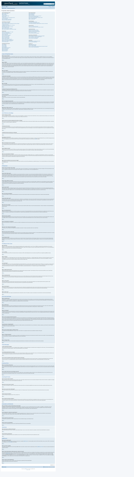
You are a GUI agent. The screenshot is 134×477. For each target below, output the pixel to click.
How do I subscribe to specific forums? (34, 37)
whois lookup (8, 453)
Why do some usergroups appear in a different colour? (36, 17)
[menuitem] (7, 6)
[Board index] (10, 3)
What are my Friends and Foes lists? (33, 26)
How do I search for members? (33, 32)
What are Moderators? (31, 14)
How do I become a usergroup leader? (33, 16)
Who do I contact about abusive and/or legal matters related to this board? (38, 46)
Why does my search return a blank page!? (34, 31)
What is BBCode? (4, 44)
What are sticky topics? (5, 49)
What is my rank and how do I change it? (7, 28)
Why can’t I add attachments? (6, 37)
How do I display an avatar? (5, 27)
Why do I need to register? (5, 13)
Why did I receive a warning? (5, 38)
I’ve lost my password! (5, 18)
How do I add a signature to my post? (6, 33)
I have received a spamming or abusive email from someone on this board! (38, 23)
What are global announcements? (6, 47)
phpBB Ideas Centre (40, 446)
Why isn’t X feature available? (32, 45)
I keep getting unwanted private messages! (34, 22)
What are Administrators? (32, 13)
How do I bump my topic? (5, 41)
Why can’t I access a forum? (5, 36)
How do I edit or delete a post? (6, 32)
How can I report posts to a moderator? (7, 39)
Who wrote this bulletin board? (32, 44)
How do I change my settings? (6, 22)
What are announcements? (5, 48)
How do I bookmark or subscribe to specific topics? (35, 36)
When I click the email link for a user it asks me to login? (9, 29)
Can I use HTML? (4, 45)
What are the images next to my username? (7, 26)
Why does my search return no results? (34, 30)
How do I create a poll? (5, 34)
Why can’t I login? (4, 16)
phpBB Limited (26, 441)
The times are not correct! (5, 24)
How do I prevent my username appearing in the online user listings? (10, 23)
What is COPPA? (4, 14)
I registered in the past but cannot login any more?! (8, 17)
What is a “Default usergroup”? (33, 18)
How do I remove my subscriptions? (33, 38)
